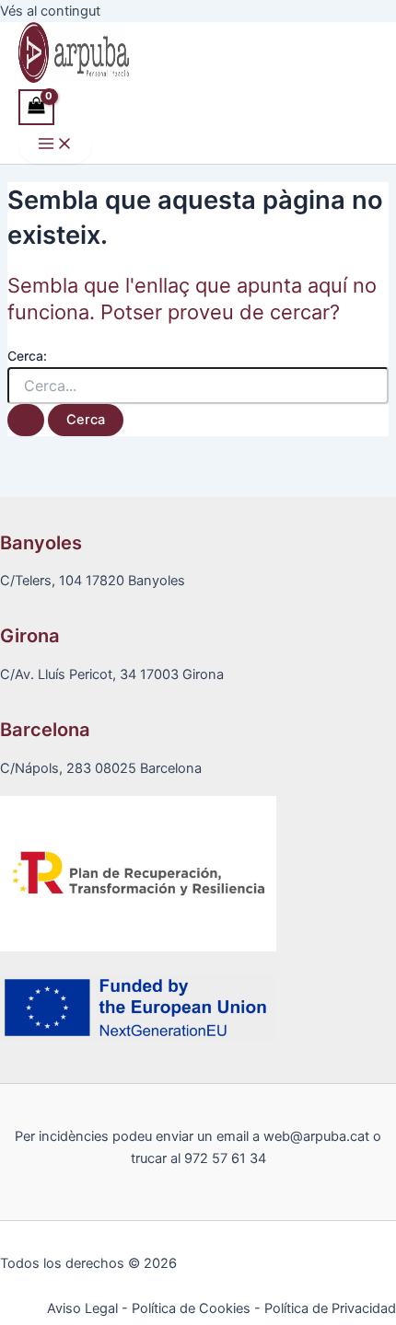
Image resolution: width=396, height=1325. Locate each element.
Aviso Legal (82, 1308)
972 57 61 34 (225, 1158)
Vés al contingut (50, 11)
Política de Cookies (191, 1308)
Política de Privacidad (330, 1308)
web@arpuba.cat (316, 1136)
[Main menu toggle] (55, 145)
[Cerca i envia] (25, 420)
